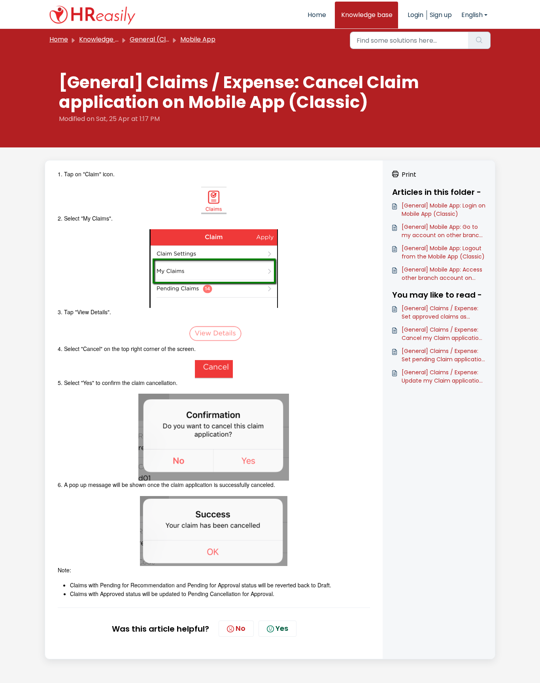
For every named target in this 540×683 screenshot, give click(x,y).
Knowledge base (367, 14)
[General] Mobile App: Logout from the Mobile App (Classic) (443, 252)
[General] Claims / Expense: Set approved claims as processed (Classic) (440, 312)
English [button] (472, 14)
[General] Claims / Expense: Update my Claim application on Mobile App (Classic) (442, 376)
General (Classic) (157, 39)
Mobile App (197, 39)
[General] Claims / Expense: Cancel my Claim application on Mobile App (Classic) (442, 334)
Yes (282, 628)
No (240, 628)
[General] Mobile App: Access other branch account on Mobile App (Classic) (442, 274)
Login (415, 14)
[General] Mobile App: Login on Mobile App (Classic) (443, 210)
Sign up (441, 14)
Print (409, 174)
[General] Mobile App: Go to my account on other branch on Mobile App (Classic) (442, 231)
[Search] (479, 40)
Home (317, 14)
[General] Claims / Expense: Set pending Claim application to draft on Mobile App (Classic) (443, 355)
